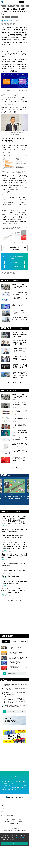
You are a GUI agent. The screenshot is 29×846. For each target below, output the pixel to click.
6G (22, 5)
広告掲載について (21, 819)
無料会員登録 (14, 262)
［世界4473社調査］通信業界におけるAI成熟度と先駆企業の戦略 (15, 689)
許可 (14, 843)
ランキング (3, 808)
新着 (2, 805)
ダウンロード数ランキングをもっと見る (15, 711)
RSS (18, 823)
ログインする (14, 266)
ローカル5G (11, 5)
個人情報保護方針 (12, 823)
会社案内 (14, 819)
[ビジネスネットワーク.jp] (7, 2)
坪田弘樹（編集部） (8, 20)
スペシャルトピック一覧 (14, 382)
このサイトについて (7, 819)
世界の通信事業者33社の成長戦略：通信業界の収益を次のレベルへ (15, 685)
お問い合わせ (7, 821)
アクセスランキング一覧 (12, 673)
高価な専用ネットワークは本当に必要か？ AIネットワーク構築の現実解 (15, 693)
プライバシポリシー (21, 837)
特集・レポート (4, 802)
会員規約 (21, 821)
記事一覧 (14, 467)
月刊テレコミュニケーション (7, 815)
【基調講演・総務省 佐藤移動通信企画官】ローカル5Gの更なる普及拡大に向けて (15, 706)
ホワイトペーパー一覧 (14, 600)
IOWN (4, 5)
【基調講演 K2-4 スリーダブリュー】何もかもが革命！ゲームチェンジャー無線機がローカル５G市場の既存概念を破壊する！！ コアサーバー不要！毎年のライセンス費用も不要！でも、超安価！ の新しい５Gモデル (15, 699)
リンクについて (15, 821)
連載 (2, 811)
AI (17, 5)
